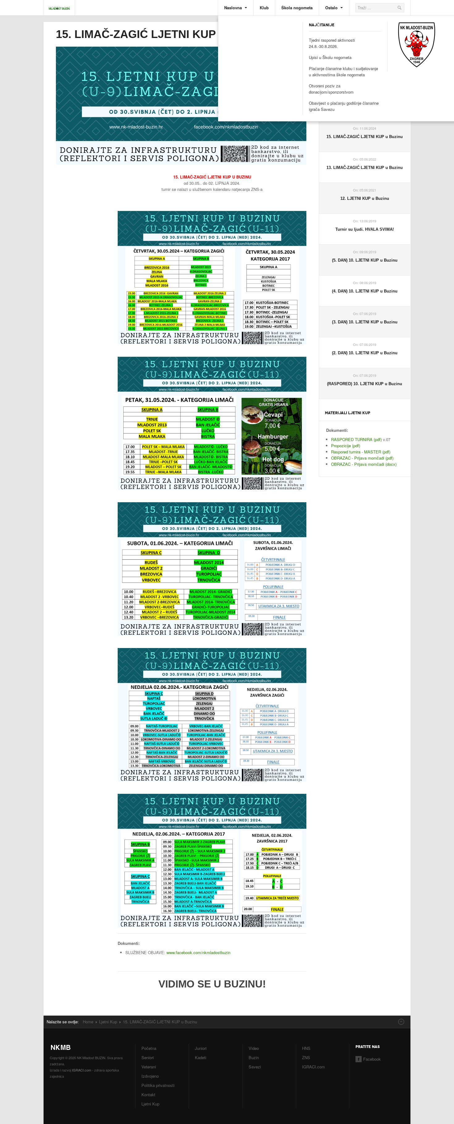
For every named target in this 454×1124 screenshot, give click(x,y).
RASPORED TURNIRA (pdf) (357, 439)
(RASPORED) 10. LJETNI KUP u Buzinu (364, 383)
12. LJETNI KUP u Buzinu (364, 198)
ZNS (306, 1057)
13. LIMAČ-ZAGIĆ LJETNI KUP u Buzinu (364, 167)
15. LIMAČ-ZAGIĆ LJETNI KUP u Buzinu (161, 34)
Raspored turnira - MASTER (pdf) (360, 452)
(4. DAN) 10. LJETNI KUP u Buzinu (364, 291)
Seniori (147, 1057)
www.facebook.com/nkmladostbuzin (198, 952)
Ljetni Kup (108, 1022)
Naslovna (233, 8)
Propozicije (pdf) (345, 445)
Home (88, 1022)
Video (254, 1048)
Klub (264, 8)
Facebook (372, 1059)
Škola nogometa (297, 8)
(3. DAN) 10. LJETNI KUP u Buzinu (364, 322)
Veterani (148, 1067)
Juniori (201, 1048)
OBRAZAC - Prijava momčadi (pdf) (362, 458)
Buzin (254, 1057)
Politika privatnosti (157, 1085)
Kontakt (148, 1094)
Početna (148, 1048)
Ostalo (332, 8)
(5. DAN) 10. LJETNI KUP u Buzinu (364, 260)
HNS (306, 1048)
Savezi (255, 1067)
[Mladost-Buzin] (59, 5)
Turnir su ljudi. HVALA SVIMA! (364, 229)
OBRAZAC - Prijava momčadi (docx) (364, 464)
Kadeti (200, 1057)
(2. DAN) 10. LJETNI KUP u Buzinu (364, 353)
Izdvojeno (150, 1076)
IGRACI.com (81, 1069)
